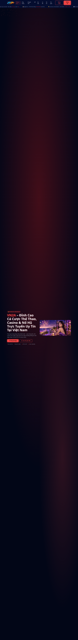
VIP (35, 2)
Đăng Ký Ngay (13, 340)
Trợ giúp (51, 2)
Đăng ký (67, 2)
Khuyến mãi (29, 2)
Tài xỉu (46, 2)
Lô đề (42, 2)
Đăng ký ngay (36, 637)
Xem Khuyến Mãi (26, 340)
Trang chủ (17, 2)
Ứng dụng (23, 2)
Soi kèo (38, 2)
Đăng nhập (59, 2)
